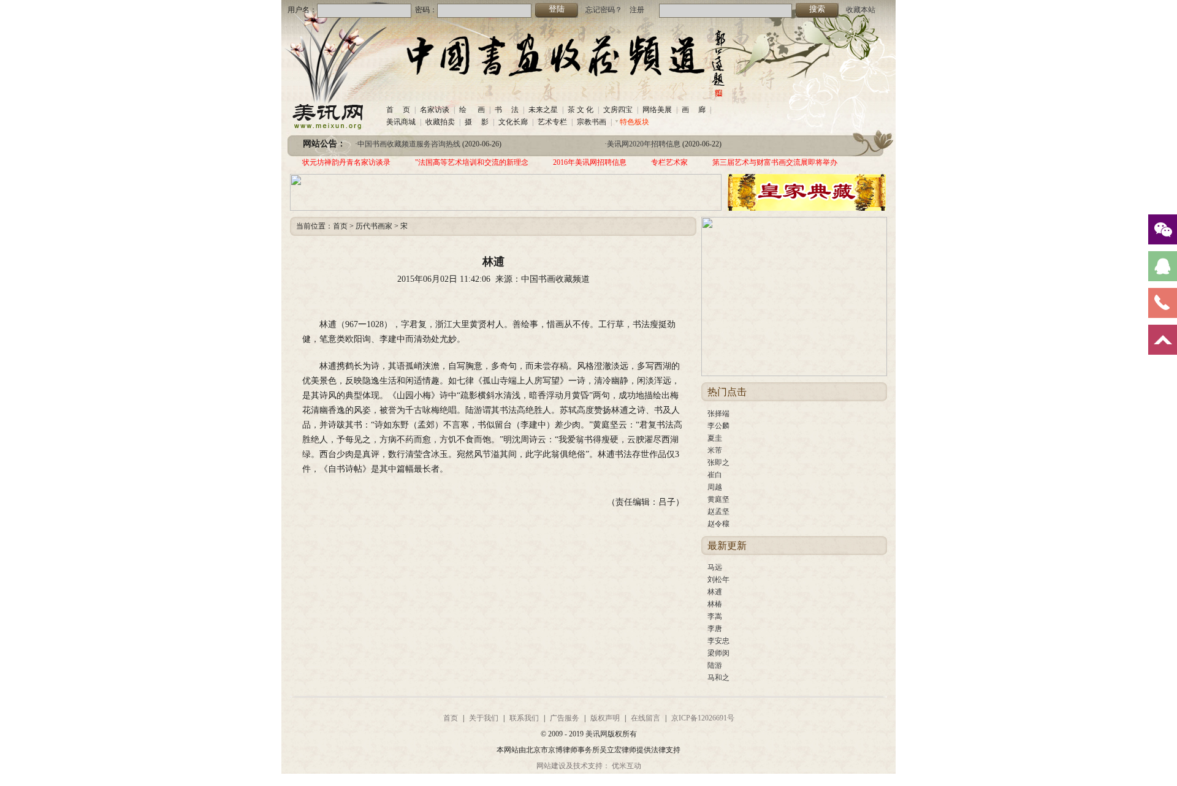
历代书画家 (374, 226)
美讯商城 (401, 122)
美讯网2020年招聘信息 (643, 144)
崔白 (714, 474)
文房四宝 (618, 109)
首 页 (398, 109)
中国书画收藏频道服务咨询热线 (408, 144)
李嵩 (714, 616)
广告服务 (564, 718)
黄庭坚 (718, 499)
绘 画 (472, 109)
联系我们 (524, 718)
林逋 (714, 592)
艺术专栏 (552, 122)
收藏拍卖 (440, 122)
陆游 (714, 665)
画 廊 (694, 109)
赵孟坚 (718, 511)
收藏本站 (860, 10)
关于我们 (483, 718)
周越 (714, 487)
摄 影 (477, 122)
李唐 (714, 628)
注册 (637, 10)
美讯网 (596, 734)
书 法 (507, 109)
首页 (340, 226)
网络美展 (657, 109)
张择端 (718, 413)
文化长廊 (513, 122)
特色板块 (634, 122)
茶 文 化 (580, 109)
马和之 (718, 677)
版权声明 (605, 718)
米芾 (714, 450)
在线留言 (645, 718)
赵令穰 (718, 524)
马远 (714, 567)
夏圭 (714, 438)
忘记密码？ (603, 10)
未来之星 (543, 109)
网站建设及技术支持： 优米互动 (588, 765)
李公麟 (718, 425)
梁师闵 (718, 653)
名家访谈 (434, 109)
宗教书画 (591, 122)
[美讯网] (326, 127)
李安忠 (718, 641)
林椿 (714, 604)
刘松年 (718, 579)
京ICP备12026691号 (702, 718)
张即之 (718, 462)
